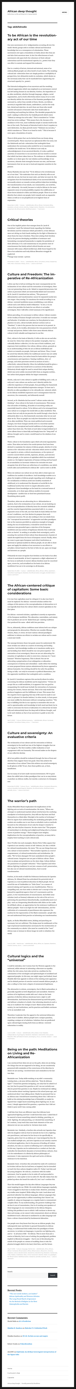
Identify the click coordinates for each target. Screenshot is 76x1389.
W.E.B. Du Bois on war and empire (35, 1336)
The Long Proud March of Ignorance (22, 1299)
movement (11, 209)
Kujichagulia (18, 573)
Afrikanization (36, 1251)
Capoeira (46, 943)
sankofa (10, 790)
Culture (22, 205)
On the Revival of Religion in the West (23, 1301)
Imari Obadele (43, 1033)
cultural (16, 207)
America (50, 1251)
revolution (18, 263)
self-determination (22, 1036)
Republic (10, 1036)
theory (23, 263)
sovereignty (32, 1036)
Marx (12, 263)
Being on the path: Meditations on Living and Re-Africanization (32, 1053)
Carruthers (41, 261)
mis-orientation (50, 207)
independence (12, 1034)
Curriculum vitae (14, 1373)
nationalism (42, 1034)
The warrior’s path (22, 801)
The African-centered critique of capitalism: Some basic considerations (31, 589)
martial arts (53, 1253)
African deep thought (22, 11)
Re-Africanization (20, 209)
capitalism (52, 571)
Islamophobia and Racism (18, 1304)
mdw (9, 1254)
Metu (25, 1254)
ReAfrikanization (31, 209)
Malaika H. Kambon (15, 1328)
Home (10, 1368)
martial (10, 945)
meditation (19, 1254)
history (23, 722)
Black (37, 1033)
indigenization (33, 207)
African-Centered (43, 205)
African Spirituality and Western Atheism (24, 1296)
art (42, 943)
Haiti (9, 263)
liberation (42, 207)
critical (47, 261)
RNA (15, 1036)
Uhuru (22, 261)
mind (29, 1254)
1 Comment (41, 209)
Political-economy (27, 720)
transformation (50, 573)
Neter (45, 1254)
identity (26, 207)
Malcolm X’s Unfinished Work (36, 1328)
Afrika (51, 205)
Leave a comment (36, 263)
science (15, 945)
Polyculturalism (26, 1344)
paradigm (53, 1254)
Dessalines (53, 261)
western (49, 1036)
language (25, 1249)
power (51, 1034)
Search (10, 1272)
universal (43, 1036)
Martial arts (20, 943)
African (42, 571)
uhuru (28, 263)
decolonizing (39, 1253)
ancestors (10, 207)
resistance (32, 1256)
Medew (13, 1254)
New (47, 1034)
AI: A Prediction (25, 1321)
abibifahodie (30, 205)
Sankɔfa (43, 1256)
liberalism (28, 1034)
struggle (42, 573)
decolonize (31, 1253)
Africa (36, 205)
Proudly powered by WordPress (31, 1383)
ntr (49, 1254)
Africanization (22, 1251)
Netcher (41, 1254)
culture (21, 207)
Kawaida (15, 788)
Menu (64, 12)
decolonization (22, 1253)
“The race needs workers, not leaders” (23, 1294)
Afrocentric (53, 786)
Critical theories (20, 220)
